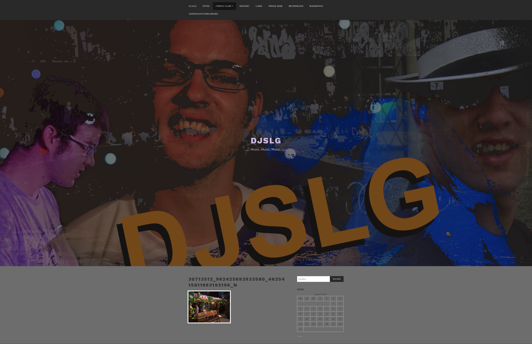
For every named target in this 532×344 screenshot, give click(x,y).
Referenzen (296, 6)
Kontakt (245, 6)
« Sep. (299, 336)
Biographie (316, 6)
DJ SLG (192, 6)
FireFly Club (223, 6)
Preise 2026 (275, 6)
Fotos (206, 6)
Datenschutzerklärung (203, 13)
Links (259, 6)
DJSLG (266, 140)
